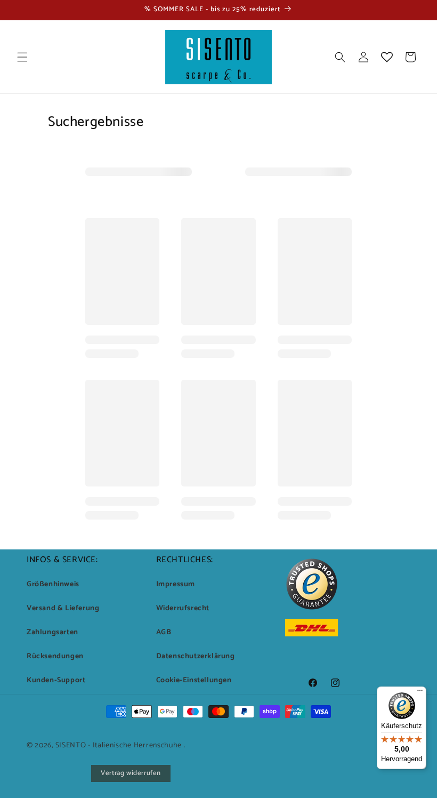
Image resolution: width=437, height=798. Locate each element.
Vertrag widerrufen (131, 773)
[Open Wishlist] (387, 57)
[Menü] (420, 693)
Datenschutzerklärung (195, 656)
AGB (164, 632)
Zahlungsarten (52, 632)
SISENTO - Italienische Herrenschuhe (118, 745)
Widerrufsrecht (182, 608)
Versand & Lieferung (63, 608)
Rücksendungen (55, 656)
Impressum (175, 584)
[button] (22, 57)
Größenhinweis (53, 584)
